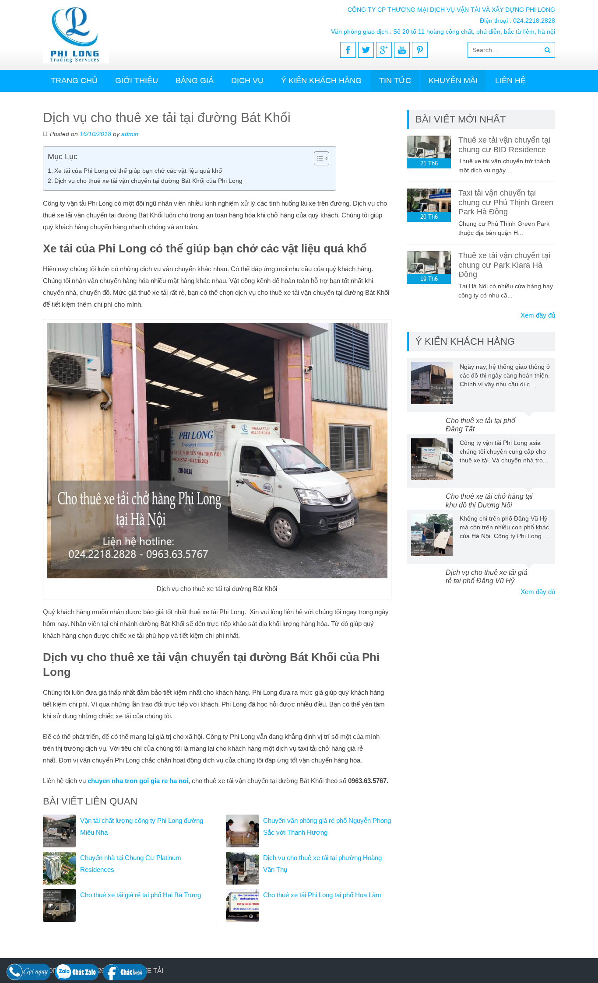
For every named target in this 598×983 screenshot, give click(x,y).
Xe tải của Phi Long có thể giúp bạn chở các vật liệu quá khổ (138, 170)
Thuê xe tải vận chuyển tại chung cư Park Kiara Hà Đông (504, 265)
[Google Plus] (384, 50)
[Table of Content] (321, 158)
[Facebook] (348, 50)
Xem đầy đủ (538, 315)
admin (129, 133)
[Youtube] (402, 50)
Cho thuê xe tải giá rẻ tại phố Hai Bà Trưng (140, 895)
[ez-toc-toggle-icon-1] (317, 158)
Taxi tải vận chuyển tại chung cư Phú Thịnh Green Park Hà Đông (505, 202)
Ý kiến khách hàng (321, 80)
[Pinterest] (420, 50)
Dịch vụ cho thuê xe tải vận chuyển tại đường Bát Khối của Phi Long (148, 180)
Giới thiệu (136, 80)
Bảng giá (195, 80)
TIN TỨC (395, 80)
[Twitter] (366, 50)
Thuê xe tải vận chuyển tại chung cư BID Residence (504, 145)
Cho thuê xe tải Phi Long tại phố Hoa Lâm (322, 895)
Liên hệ (510, 80)
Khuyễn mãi (453, 80)
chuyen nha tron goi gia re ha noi (138, 780)
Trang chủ (74, 80)
